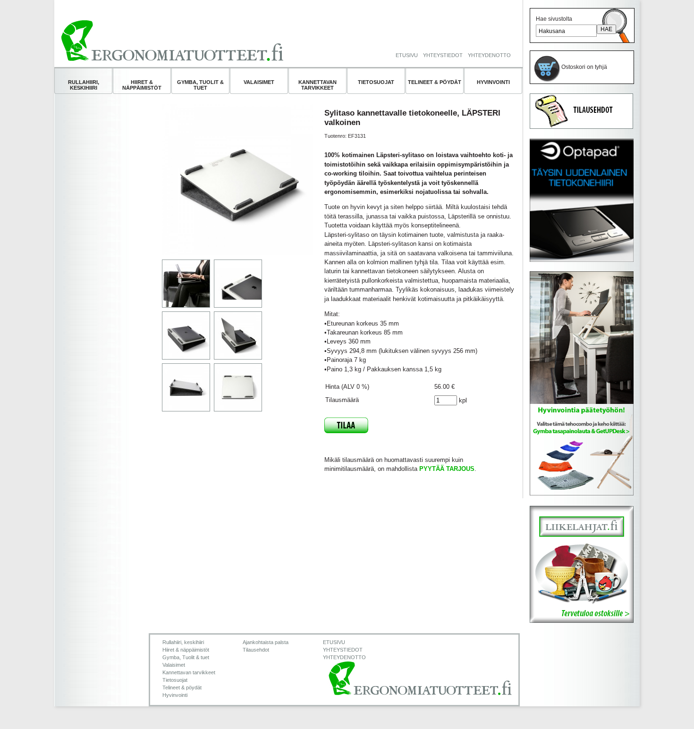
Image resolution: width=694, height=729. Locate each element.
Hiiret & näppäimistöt (141, 85)
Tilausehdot (256, 650)
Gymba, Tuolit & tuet (200, 85)
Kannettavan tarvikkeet (317, 85)
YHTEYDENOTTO (489, 55)
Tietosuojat (376, 82)
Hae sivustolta (554, 19)
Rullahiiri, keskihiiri (83, 85)
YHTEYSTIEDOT (443, 55)
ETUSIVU (407, 55)
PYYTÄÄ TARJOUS (446, 468)
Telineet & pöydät (434, 82)
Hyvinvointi (493, 82)
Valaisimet (259, 82)
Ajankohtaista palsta (265, 642)
